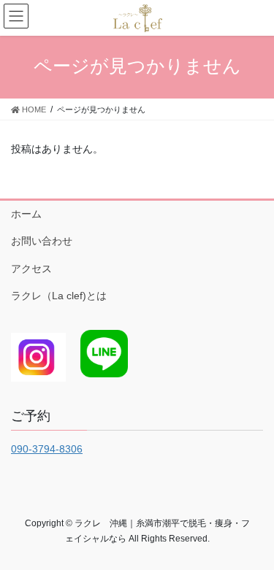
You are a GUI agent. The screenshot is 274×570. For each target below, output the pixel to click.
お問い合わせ (41, 241)
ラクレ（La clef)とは (59, 295)
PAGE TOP (253, 540)
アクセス (31, 268)
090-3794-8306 (47, 449)
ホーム (26, 214)
